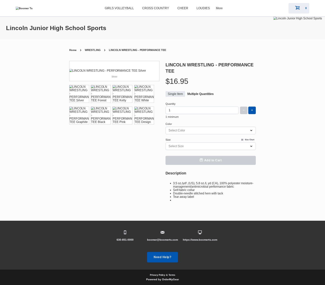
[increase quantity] (252, 110)
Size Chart (249, 140)
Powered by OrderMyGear (162, 279)
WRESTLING (93, 50)
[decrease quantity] (244, 110)
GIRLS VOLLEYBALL (119, 8)
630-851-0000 (125, 239)
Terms (172, 275)
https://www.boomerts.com (200, 239)
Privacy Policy (157, 275)
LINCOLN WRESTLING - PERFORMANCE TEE (137, 50)
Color (169, 123)
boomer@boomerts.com (162, 239)
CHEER (182, 8)
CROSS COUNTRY (155, 8)
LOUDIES (203, 8)
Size (210, 139)
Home (73, 50)
